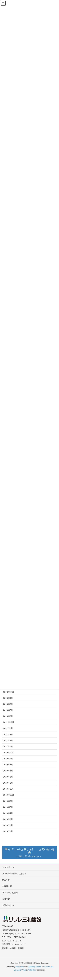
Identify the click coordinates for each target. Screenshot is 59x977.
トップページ (8, 867)
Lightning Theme (34, 967)
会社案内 (6, 899)
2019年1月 (8, 831)
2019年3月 (8, 819)
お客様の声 (7, 886)
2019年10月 (8, 795)
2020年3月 (8, 771)
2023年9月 (8, 698)
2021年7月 (8, 728)
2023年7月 (8, 710)
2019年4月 (8, 813)
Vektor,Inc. (32, 970)
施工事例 (6, 880)
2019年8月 (8, 801)
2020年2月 (8, 777)
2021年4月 (8, 734)
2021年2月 (8, 740)
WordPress (19, 967)
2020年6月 (8, 759)
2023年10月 (8, 692)
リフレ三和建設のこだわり (14, 873)
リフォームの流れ (10, 893)
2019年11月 (8, 789)
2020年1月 (8, 783)
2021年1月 (8, 746)
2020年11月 (8, 752)
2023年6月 (8, 716)
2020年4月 (8, 765)
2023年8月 (8, 704)
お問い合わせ (8, 905)
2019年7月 (8, 807)
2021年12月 (8, 722)
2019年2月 (8, 825)
